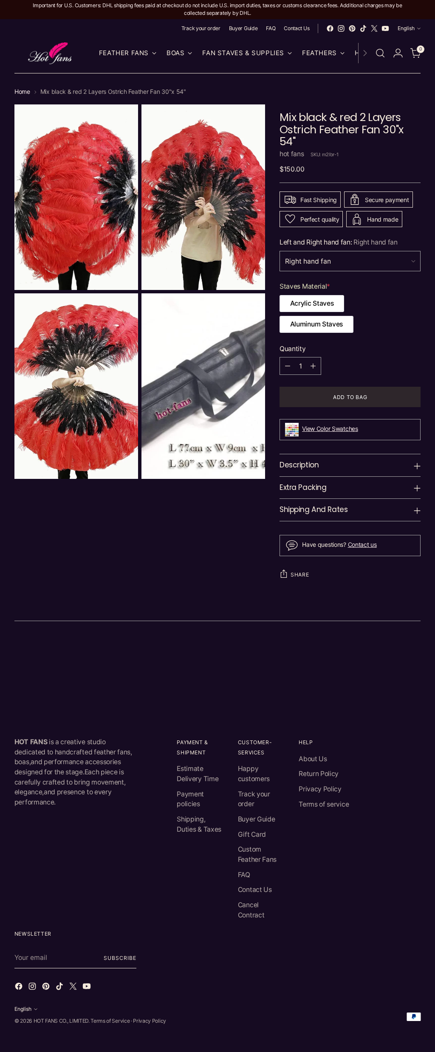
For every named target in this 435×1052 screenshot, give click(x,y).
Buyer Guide (256, 819)
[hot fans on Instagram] (341, 28)
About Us (313, 759)
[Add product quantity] (313, 365)
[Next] (365, 53)
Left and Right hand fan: (339, 242)
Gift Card (252, 834)
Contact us (362, 544)
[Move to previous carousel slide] (394, 654)
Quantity (292, 349)
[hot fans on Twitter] (374, 28)
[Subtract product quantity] (287, 365)
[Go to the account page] (398, 53)
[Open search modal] (380, 53)
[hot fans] (50, 53)
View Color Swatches (330, 428)
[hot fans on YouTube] (385, 28)
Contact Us (255, 890)
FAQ (244, 875)
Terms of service (324, 804)
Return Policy (319, 774)
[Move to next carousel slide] (413, 653)
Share (300, 574)
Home (22, 91)
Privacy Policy (320, 789)
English (406, 28)
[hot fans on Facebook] (330, 28)
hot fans (292, 154)
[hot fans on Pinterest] (352, 28)
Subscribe (120, 958)
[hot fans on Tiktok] (363, 28)
